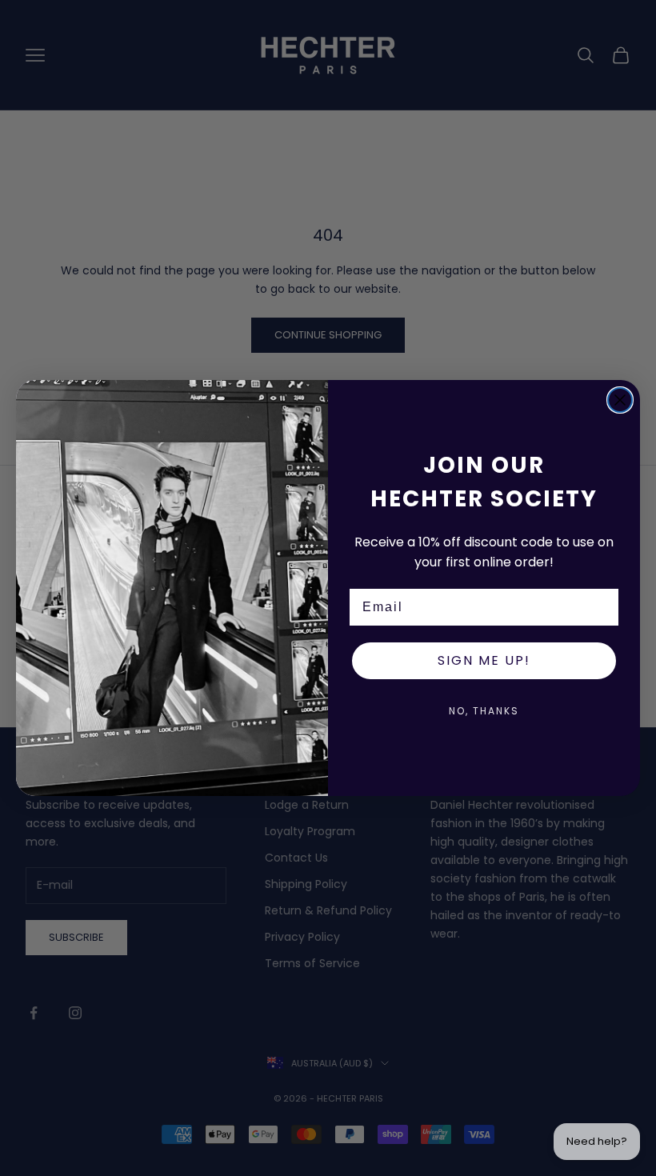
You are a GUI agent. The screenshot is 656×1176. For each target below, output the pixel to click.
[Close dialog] (620, 400)
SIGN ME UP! (484, 660)
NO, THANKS (484, 711)
